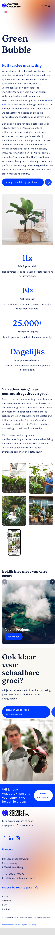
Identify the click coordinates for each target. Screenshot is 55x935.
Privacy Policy (30, 925)
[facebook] (4, 838)
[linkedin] (11, 838)
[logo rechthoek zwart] (11, 4)
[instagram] (18, 838)
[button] (4, 582)
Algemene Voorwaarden (12, 925)
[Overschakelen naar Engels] (5, 12)
